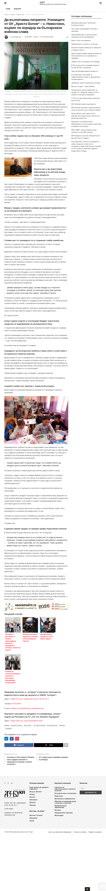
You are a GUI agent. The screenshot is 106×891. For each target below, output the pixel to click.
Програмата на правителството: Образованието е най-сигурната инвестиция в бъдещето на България (86, 124)
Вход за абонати (36, 791)
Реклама (33, 805)
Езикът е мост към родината (81, 40)
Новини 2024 (20, 14)
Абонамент (33, 800)
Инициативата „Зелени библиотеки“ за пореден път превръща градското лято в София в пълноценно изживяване (85, 92)
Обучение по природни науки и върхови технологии (65, 802)
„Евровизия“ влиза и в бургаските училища (85, 83)
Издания (17, 9)
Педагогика (59, 796)
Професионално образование (61, 806)
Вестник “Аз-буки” (36, 815)
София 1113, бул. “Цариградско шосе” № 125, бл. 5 (29, 699)
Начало (6, 14)
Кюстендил (27, 725)
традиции (8, 728)
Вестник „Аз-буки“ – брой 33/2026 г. (83, 86)
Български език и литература (65, 793)
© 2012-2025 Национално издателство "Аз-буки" (18, 832)
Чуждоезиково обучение (64, 813)
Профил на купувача (95, 832)
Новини (12, 14)
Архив (32, 821)
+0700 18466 (8, 809)
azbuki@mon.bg (37, 708)
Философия (59, 815)
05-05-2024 (28, 37)
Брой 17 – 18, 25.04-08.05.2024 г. (35, 14)
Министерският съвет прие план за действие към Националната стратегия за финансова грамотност (85, 116)
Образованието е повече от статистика (84, 44)
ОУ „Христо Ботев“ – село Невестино (45, 725)
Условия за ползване (80, 832)
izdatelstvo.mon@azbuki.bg (20, 708)
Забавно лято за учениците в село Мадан (85, 61)
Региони (62, 725)
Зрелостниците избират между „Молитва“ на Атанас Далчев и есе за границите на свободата (86, 56)
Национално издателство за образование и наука (53, 4)
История (58, 810)
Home (8, 9)
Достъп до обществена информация (60, 832)
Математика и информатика (65, 798)
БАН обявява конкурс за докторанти (83, 104)
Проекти (33, 802)
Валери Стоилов (16, 725)
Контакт (32, 797)
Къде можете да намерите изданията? (39, 788)
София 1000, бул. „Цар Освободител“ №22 (26, 721)
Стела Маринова (16, 37)
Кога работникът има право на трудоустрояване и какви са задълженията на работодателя (85, 77)
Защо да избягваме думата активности (84, 71)
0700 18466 (16, 704)
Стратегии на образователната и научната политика (65, 788)
